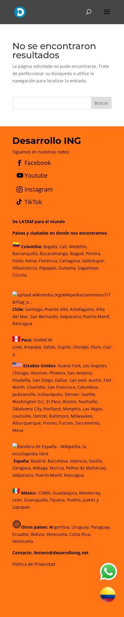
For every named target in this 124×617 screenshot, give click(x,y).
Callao (49, 347)
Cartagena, (70, 261)
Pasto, (18, 261)
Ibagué (76, 253)
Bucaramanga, (54, 253)
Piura (96, 347)
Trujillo (64, 347)
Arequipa (32, 347)
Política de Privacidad (33, 564)
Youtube (36, 175)
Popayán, (47, 268)
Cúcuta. (20, 275)
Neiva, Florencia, (42, 261)
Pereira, (93, 253)
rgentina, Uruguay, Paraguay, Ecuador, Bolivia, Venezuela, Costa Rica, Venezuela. (61, 534)
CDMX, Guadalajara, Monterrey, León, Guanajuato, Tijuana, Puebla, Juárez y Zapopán (56, 500)
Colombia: (31, 246)
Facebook (37, 163)
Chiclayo (80, 347)
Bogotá (50, 246)
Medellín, (78, 246)
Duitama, (67, 268)
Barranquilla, (25, 253)
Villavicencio (24, 268)
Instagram (38, 189)
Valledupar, (93, 261)
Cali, (63, 246)
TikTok (33, 202)
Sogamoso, (88, 268)
